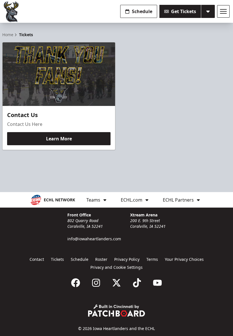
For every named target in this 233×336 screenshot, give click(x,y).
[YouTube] (157, 283)
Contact (37, 259)
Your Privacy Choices (184, 259)
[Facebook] (76, 283)
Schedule (142, 11)
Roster (101, 259)
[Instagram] (96, 283)
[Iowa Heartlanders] (11, 11)
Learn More (59, 139)
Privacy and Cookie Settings (116, 267)
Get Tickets (183, 11)
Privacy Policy (127, 259)
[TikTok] (137, 283)
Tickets (57, 259)
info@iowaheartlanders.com (94, 238)
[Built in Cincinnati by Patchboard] (116, 310)
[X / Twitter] (116, 283)
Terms (152, 259)
